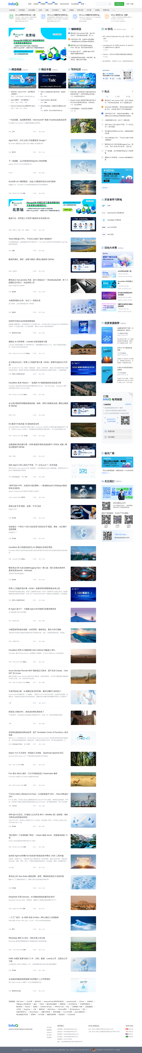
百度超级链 (89, 1006)
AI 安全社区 (71, 1014)
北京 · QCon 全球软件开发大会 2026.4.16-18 (100, 1029)
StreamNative (34, 1012)
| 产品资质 (117, 1050)
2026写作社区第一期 (124, 271)
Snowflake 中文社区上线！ (125, 282)
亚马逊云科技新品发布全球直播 (125, 294)
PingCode (27, 1009)
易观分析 (42, 1009)
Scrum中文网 (67, 1012)
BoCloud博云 (62, 1009)
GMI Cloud (19, 1001)
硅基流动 (62, 1014)
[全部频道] (113, 10)
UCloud (81, 1001)
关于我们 (49, 1027)
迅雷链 (35, 1006)
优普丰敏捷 (56, 1012)
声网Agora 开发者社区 (23, 1004)
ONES (42, 1004)
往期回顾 (128, 404)
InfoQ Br (130, 1036)
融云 (35, 1004)
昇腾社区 (63, 1004)
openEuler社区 (71, 1001)
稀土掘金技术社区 (22, 1014)
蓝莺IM (33, 1014)
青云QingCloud (75, 1009)
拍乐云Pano (51, 1009)
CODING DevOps (46, 1006)
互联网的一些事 (77, 1006)
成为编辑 (111, 437)
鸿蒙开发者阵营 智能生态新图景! (125, 305)
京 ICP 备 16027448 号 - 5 (83, 1050)
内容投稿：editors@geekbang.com (67, 1029)
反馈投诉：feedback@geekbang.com (67, 1034)
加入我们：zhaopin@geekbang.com (67, 1036)
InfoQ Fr (130, 1034)
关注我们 (49, 1037)
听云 (67, 1006)
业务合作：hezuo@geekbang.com (67, 1031)
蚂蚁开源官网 (51, 1014)
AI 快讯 (108, 29)
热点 (106, 91)
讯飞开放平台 (73, 1004)
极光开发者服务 (52, 1004)
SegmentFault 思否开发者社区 (54, 1001)
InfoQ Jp (130, 1031)
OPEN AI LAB (59, 1006)
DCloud (27, 1006)
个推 (34, 1009)
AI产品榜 (41, 1014)
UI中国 (18, 1009)
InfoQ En (130, 1029)
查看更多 (118, 481)
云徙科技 (90, 1001)
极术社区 (38, 1001)
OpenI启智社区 (80, 1012)
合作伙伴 (49, 1032)
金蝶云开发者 (45, 1012)
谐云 (84, 1009)
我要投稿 (111, 431)
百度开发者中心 (21, 1012)
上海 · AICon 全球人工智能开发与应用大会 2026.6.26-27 (104, 1031)
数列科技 (19, 1006)
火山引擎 (29, 1001)
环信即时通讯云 (85, 1004)
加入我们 (49, 1035)
